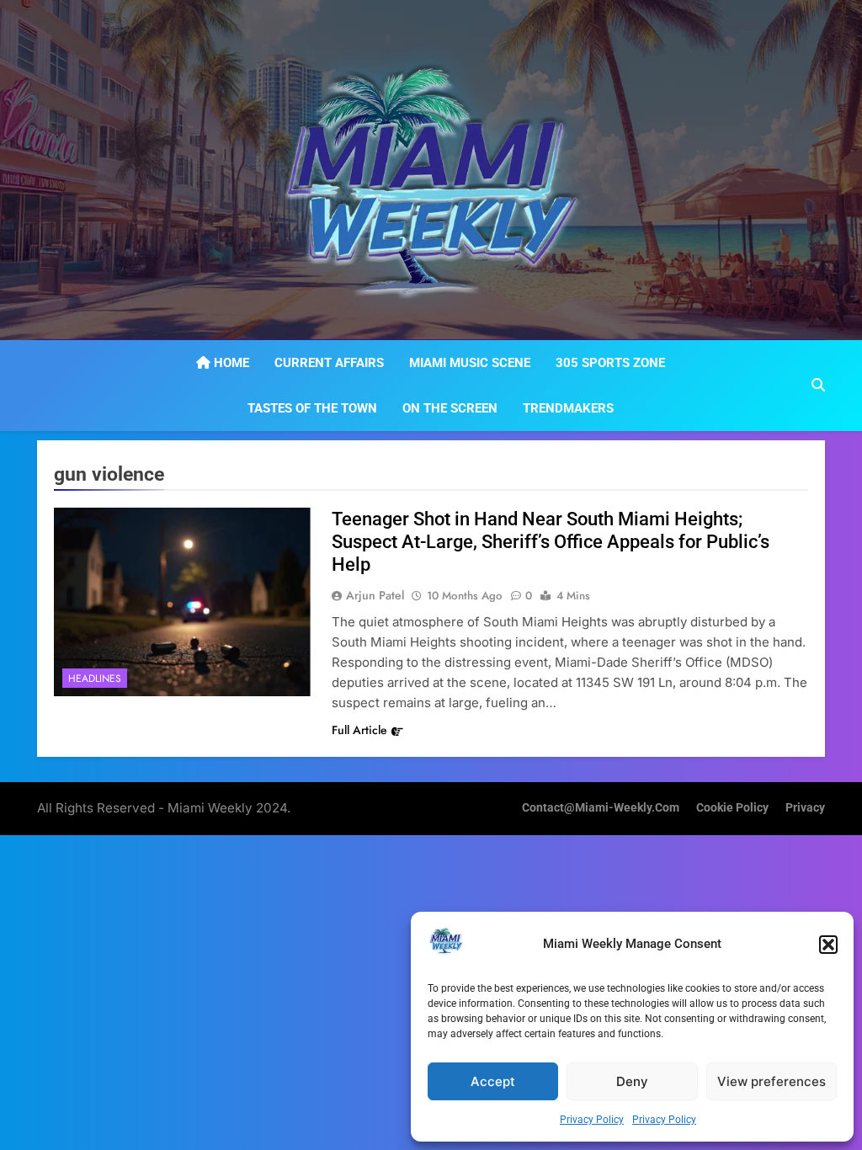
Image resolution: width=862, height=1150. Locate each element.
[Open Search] (818, 384)
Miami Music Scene (469, 362)
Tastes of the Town (312, 408)
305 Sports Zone (610, 362)
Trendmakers (568, 408)
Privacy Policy (592, 1120)
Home (229, 362)
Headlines (94, 678)
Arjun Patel (375, 595)
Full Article (359, 729)
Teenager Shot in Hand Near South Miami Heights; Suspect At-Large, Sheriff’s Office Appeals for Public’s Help (550, 541)
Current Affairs (329, 362)
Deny (632, 1081)
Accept (493, 1081)
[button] (828, 944)
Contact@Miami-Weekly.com (600, 808)
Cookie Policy (732, 808)
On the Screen (450, 408)
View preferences (771, 1081)
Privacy (805, 808)
